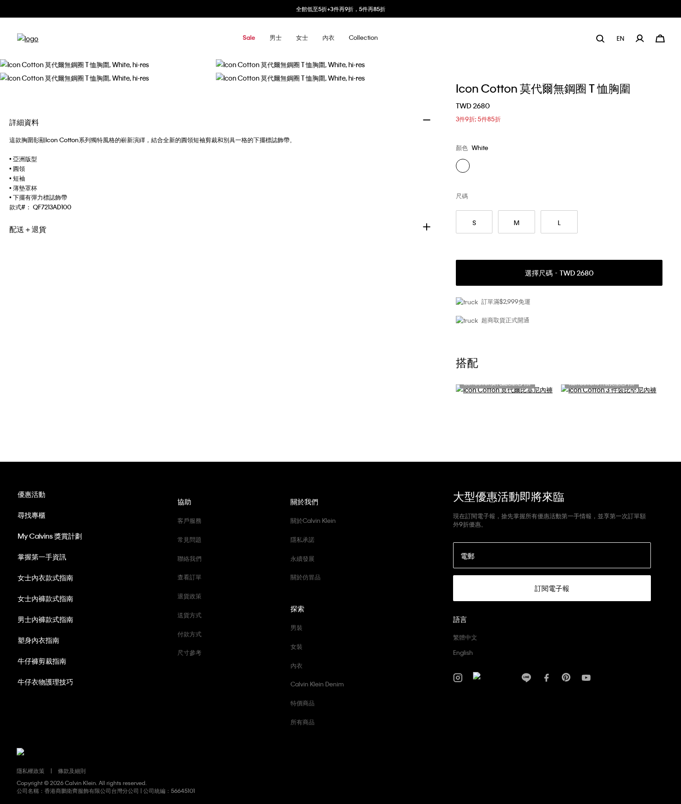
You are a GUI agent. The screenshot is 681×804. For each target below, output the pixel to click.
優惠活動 (31, 494)
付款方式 (189, 634)
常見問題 (189, 539)
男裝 (296, 627)
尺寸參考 (189, 652)
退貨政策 (189, 596)
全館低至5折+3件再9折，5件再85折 (340, 9)
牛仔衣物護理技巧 (45, 681)
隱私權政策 (30, 770)
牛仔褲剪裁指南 (42, 661)
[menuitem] (621, 38)
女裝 (296, 646)
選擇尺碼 (559, 273)
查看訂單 (189, 577)
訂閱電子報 (552, 588)
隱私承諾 (302, 539)
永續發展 (302, 558)
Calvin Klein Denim (317, 684)
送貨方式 (189, 615)
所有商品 (302, 722)
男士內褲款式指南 (45, 619)
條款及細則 (72, 770)
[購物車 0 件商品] (660, 37)
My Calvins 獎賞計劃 (50, 535)
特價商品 (302, 703)
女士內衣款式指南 (45, 577)
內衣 (296, 665)
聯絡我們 (189, 558)
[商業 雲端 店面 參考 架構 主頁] (27, 41)
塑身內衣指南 (38, 640)
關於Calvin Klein (313, 520)
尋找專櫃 (31, 515)
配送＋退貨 (27, 229)
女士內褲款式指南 (45, 598)
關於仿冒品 (305, 577)
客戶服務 (189, 520)
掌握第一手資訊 (42, 556)
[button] (249, 38)
